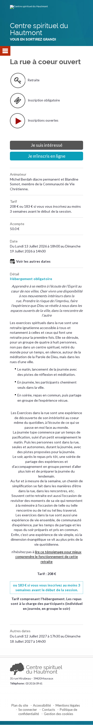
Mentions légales (68, 705)
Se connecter (27, 710)
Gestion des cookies (58, 714)
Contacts (48, 710)
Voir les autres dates (33, 261)
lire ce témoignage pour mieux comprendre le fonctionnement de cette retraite (48, 557)
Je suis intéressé (46, 145)
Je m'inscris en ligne (46, 156)
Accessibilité (42, 705)
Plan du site (19, 705)
